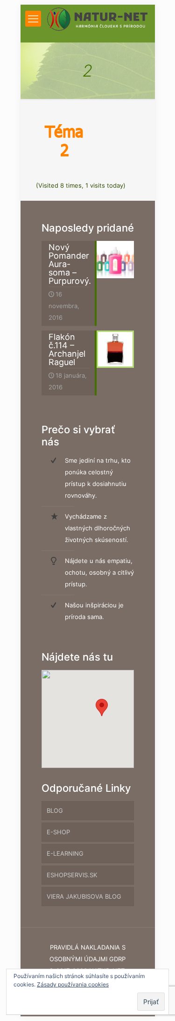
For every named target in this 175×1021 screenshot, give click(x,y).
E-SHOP (58, 832)
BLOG (55, 810)
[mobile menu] (33, 19)
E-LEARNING (65, 853)
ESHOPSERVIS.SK (72, 875)
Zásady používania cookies (73, 984)
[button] (102, 707)
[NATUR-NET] (97, 18)
